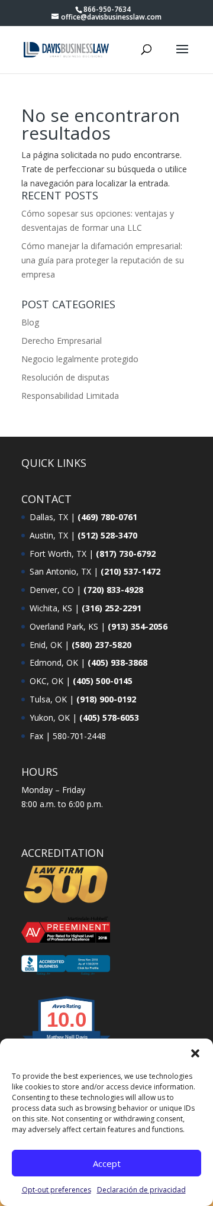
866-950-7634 (107, 9)
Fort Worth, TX (58, 553)
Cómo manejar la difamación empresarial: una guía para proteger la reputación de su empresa (102, 260)
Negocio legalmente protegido (79, 359)
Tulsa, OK (48, 699)
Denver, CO (52, 589)
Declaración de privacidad (141, 1190)
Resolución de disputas (65, 377)
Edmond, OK (54, 662)
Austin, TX (49, 535)
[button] (195, 1053)
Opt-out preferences (56, 1190)
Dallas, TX (49, 517)
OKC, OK (46, 680)
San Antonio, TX (60, 571)
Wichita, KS (51, 608)
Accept (107, 1163)
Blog (30, 322)
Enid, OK (46, 644)
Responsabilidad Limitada (70, 395)
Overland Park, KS (64, 626)
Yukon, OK (50, 717)
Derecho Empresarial (61, 340)
